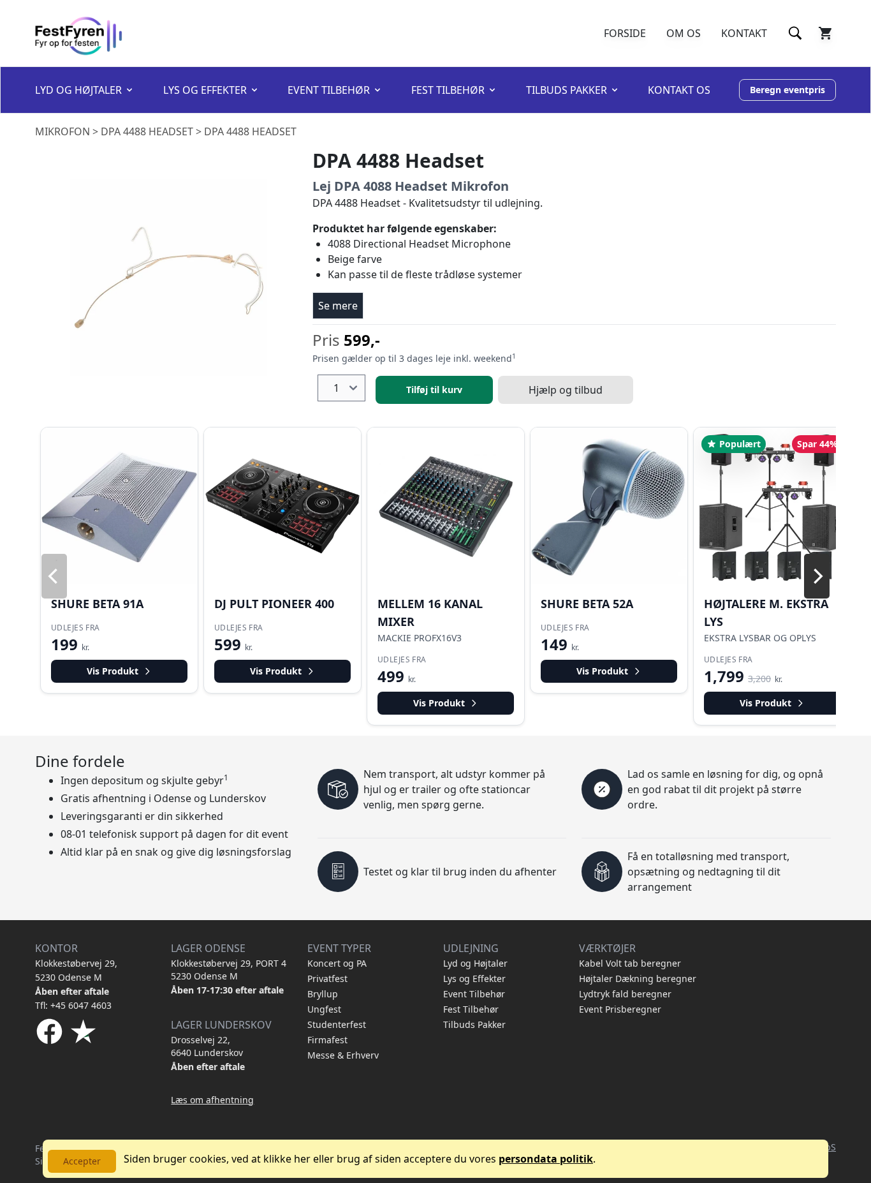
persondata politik (546, 1159)
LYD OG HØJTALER (78, 90)
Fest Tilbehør (471, 1009)
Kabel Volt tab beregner (630, 963)
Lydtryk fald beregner (625, 994)
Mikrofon (62, 131)
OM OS (683, 33)
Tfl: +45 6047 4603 (73, 1005)
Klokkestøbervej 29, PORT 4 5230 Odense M (228, 969)
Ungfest (324, 1009)
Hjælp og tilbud (566, 390)
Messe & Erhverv (343, 1055)
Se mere (338, 306)
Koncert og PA (337, 963)
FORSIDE (625, 33)
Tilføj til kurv (434, 389)
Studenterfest (336, 1024)
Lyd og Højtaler (475, 963)
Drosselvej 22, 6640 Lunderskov (207, 1046)
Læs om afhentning (212, 1100)
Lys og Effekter (474, 978)
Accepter (82, 1161)
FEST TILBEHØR (448, 90)
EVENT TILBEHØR (329, 90)
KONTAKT (744, 33)
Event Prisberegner (620, 1009)
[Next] (817, 576)
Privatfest (327, 978)
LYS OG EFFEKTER (205, 90)
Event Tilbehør (474, 994)
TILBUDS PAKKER (566, 90)
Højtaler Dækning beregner (637, 978)
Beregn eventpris (787, 90)
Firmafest (327, 1040)
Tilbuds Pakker (474, 1024)
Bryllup (322, 994)
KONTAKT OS (679, 90)
